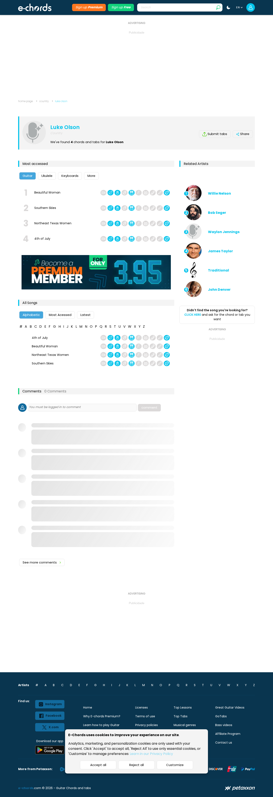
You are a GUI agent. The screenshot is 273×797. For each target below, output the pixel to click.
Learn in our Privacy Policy (151, 753)
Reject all (136, 765)
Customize (175, 765)
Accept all (98, 765)
